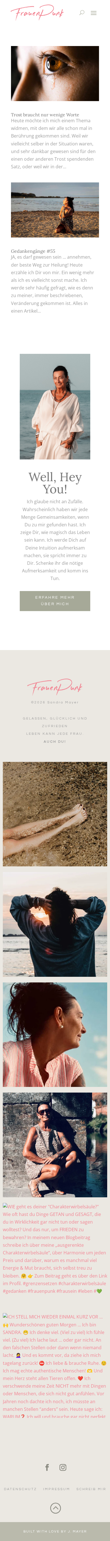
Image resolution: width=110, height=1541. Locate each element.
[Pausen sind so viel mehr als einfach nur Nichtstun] (55, 814)
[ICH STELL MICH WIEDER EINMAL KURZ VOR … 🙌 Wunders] (55, 1365)
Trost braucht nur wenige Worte (45, 114)
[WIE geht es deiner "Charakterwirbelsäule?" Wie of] (55, 1255)
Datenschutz (20, 1489)
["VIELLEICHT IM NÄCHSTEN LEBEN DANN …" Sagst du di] (55, 1034)
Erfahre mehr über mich (55, 601)
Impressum (56, 1489)
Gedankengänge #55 (33, 251)
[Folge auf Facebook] (47, 1467)
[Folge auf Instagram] (63, 1467)
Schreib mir (91, 1489)
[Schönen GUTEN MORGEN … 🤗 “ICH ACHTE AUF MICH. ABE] (55, 924)
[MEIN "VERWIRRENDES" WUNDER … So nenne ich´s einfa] (55, 1145)
